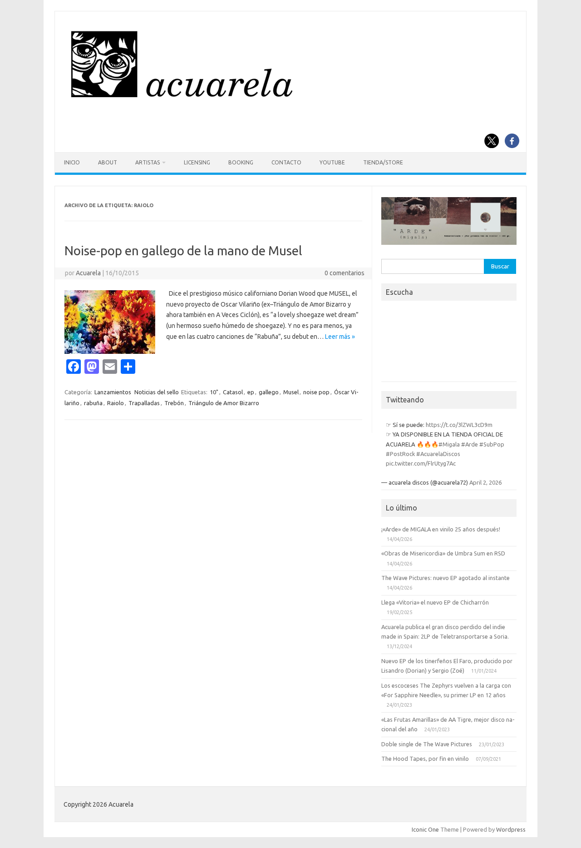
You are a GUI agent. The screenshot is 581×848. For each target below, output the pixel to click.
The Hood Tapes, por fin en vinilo (425, 758)
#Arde (469, 444)
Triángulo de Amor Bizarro (223, 403)
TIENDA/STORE (383, 162)
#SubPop (491, 444)
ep (250, 392)
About (107, 162)
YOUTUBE (332, 162)
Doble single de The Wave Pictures (426, 744)
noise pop (316, 392)
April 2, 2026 (485, 482)
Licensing (197, 162)
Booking (240, 162)
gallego (269, 392)
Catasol (233, 392)
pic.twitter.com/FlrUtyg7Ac (421, 463)
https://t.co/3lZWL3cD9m (459, 425)
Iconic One (425, 829)
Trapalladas (144, 403)
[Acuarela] (290, 101)
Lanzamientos (112, 392)
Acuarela (88, 273)
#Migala (449, 444)
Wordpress (511, 829)
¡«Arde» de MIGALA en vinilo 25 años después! (440, 529)
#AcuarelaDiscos (438, 454)
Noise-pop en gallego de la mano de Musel (183, 250)
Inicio (72, 162)
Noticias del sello (156, 392)
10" (214, 392)
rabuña (93, 403)
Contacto (286, 162)
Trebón (174, 403)
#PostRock (400, 454)
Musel (291, 392)
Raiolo (115, 403)
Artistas (147, 162)
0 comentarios (344, 273)
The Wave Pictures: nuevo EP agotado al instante (445, 578)
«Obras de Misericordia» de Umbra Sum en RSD (443, 553)
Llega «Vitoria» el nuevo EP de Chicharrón (435, 602)
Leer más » (340, 336)
